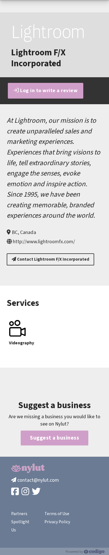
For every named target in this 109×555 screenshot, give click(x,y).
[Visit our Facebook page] (15, 492)
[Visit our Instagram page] (26, 492)
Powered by (75, 551)
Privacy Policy (57, 522)
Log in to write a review (48, 90)
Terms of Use (56, 514)
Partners (19, 514)
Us (13, 530)
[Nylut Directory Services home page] (28, 468)
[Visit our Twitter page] (37, 492)
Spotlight (20, 522)
